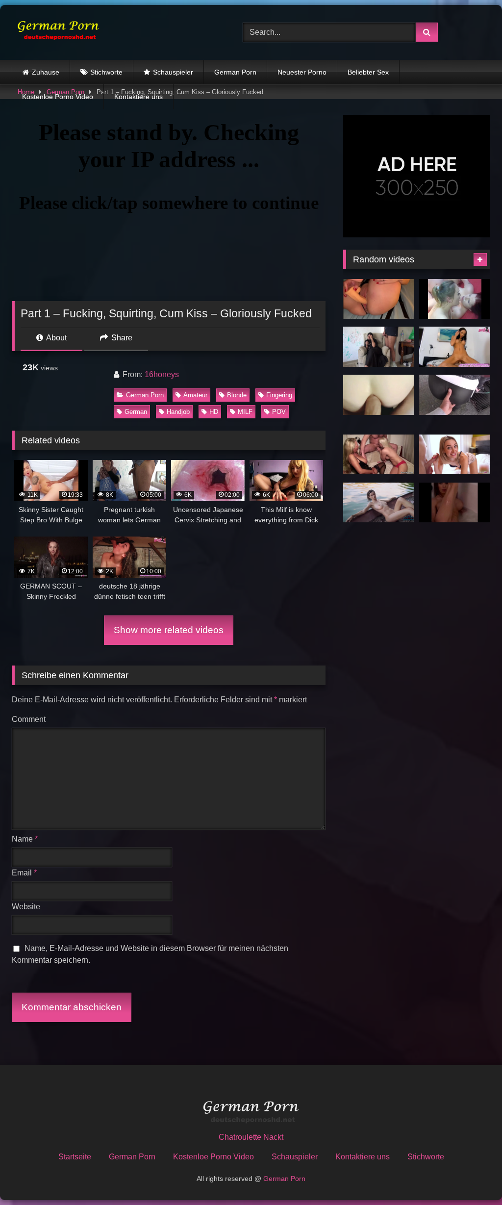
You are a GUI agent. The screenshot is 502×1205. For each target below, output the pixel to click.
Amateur (195, 395)
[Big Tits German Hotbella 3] (454, 503)
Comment (29, 719)
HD (213, 411)
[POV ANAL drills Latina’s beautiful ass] (378, 395)
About (56, 337)
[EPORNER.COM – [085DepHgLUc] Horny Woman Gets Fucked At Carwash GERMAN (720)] (454, 395)
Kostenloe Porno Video (57, 97)
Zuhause (45, 72)
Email (24, 873)
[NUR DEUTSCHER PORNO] (112, 32)
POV (279, 411)
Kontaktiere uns (138, 97)
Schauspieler (173, 72)
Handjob (178, 411)
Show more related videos (169, 630)
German (136, 411)
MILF (245, 411)
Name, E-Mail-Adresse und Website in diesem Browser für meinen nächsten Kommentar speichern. (150, 954)
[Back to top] (471, 1175)
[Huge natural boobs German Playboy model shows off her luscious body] (378, 503)
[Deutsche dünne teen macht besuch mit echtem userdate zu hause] (454, 347)
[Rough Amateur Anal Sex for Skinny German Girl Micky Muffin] (454, 455)
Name (25, 839)
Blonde (237, 395)
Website (26, 906)
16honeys (162, 374)
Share (120, 337)
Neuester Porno (301, 72)
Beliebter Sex (368, 72)
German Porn (235, 72)
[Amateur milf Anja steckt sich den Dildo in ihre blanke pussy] (378, 299)
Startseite (74, 1157)
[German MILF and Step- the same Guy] (378, 455)
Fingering (279, 395)
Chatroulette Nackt (251, 1137)
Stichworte (106, 72)
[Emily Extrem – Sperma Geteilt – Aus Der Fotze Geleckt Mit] (454, 299)
